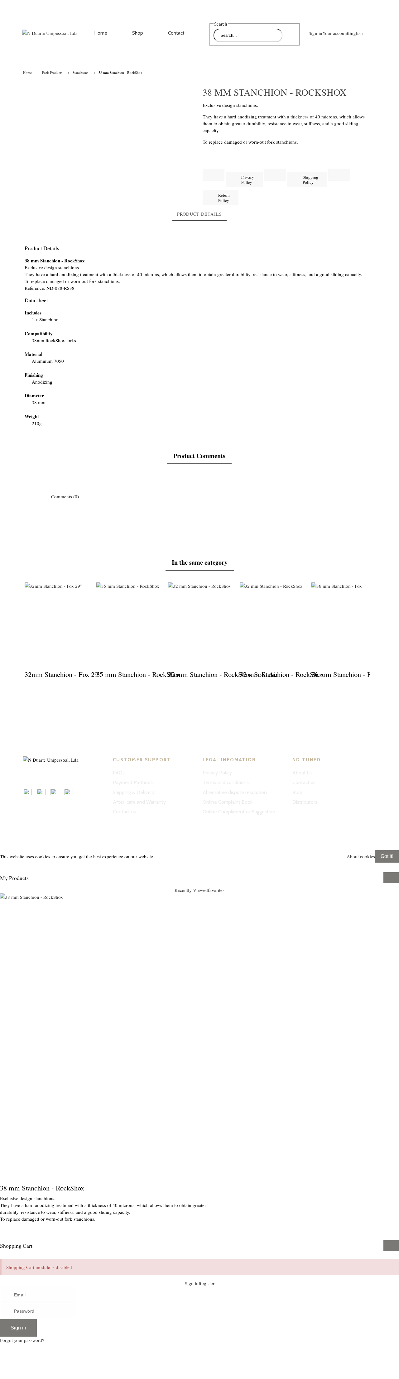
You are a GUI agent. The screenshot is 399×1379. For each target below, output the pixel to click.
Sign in (18, 1327)
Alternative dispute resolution (235, 792)
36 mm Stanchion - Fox (344, 674)
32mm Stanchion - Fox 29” (63, 674)
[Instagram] (28, 774)
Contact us (124, 812)
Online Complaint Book (227, 802)
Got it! (387, 856)
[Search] (289, 35)
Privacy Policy (217, 773)
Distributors (304, 802)
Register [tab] (206, 1283)
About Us (302, 773)
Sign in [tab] (192, 1283)
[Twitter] (70, 774)
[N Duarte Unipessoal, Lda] (50, 33)
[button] (199, 866)
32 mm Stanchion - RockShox (282, 674)
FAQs (119, 773)
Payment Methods (133, 782)
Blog (297, 792)
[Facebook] (56, 774)
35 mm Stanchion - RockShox (138, 674)
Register (20, 1370)
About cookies (361, 856)
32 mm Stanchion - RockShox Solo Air (223, 674)
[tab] (199, 214)
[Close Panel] (391, 877)
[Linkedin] (42, 774)
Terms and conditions (226, 782)
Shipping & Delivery (134, 792)
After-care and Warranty (139, 802)
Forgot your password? (22, 1340)
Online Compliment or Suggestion (239, 812)
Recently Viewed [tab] (191, 890)
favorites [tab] (216, 890)
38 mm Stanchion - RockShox (42, 1187)
